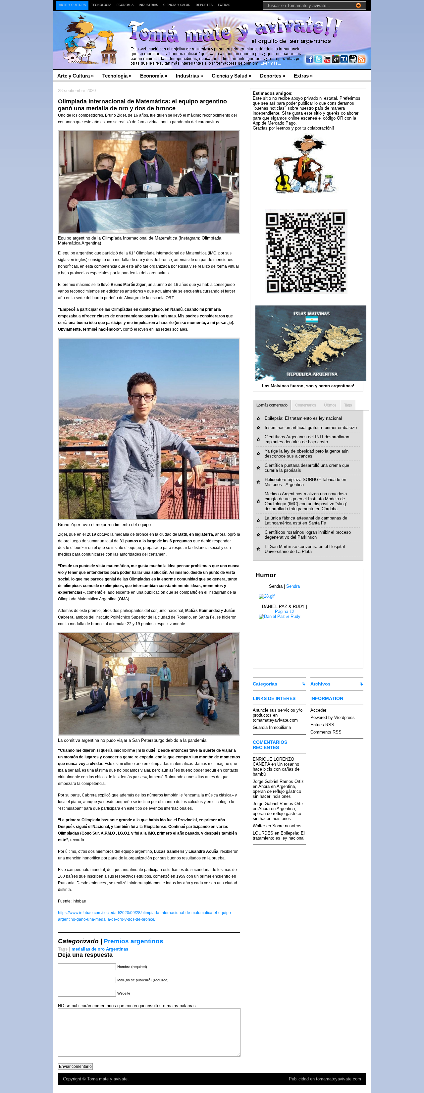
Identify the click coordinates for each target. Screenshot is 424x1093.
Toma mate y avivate (107, 1078)
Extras (224, 5)
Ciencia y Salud (176, 5)
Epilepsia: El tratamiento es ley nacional (303, 418)
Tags (348, 405)
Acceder (318, 710)
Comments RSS (326, 732)
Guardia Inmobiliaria (272, 727)
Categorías (265, 683)
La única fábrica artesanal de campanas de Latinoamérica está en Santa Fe (306, 520)
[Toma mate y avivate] (117, 26)
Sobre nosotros (286, 825)
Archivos (320, 683)
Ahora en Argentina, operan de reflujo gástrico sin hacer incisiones (277, 791)
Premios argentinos (133, 941)
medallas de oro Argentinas (100, 949)
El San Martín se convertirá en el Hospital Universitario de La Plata (305, 549)
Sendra (293, 586)
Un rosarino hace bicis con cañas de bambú (276, 769)
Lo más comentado (271, 405)
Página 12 (284, 611)
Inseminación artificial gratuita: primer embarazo (311, 427)
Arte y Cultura (72, 5)
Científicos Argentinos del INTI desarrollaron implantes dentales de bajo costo (307, 439)
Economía (125, 5)
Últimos (330, 405)
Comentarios (305, 405)
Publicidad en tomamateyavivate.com (325, 1078)
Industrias (148, 5)
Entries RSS (322, 724)
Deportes (204, 5)
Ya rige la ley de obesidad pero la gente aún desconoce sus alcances (306, 454)
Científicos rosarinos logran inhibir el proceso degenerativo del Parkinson (308, 535)
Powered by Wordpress (332, 717)
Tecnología (101, 5)
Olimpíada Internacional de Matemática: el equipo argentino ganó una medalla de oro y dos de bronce (142, 105)
